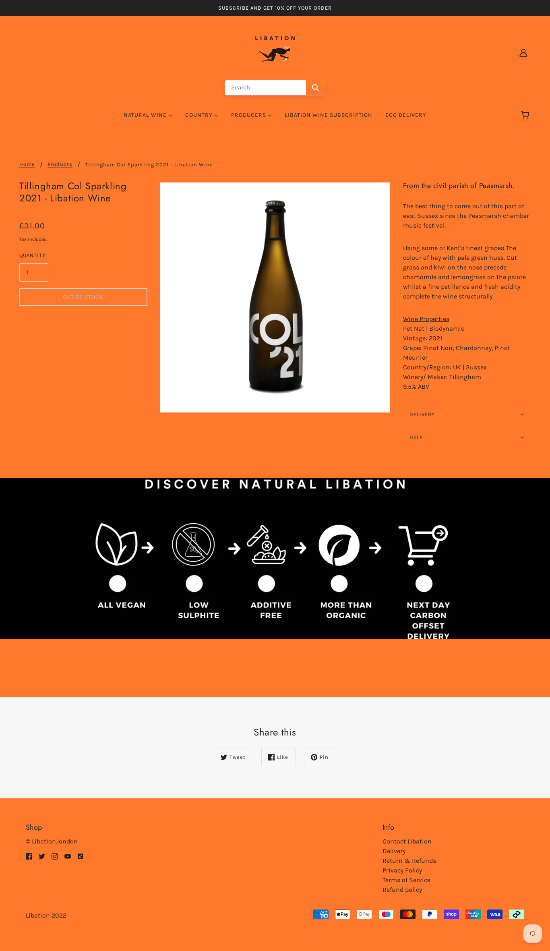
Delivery (394, 851)
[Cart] (526, 115)
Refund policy (402, 889)
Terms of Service (406, 880)
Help (416, 437)
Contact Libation (407, 841)
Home (27, 164)
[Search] (315, 87)
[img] (29, 856)
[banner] (275, 52)
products (60, 164)
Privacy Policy (402, 870)
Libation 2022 (46, 915)
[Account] (523, 52)
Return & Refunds (409, 860)
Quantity (32, 255)
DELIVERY (422, 414)
